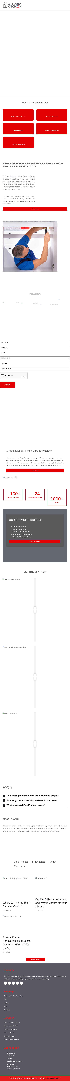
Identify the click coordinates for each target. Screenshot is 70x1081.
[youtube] (13, 976)
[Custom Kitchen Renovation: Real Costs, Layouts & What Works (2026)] (19, 917)
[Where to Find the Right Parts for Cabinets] (19, 881)
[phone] (17, 976)
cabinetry (61, 822)
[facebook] (9, 976)
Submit (7, 378)
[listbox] (35, 351)
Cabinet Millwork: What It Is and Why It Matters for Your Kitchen (51, 896)
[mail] (21, 976)
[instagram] (5, 976)
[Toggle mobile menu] (66, 4)
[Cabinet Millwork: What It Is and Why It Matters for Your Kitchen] (51, 879)
